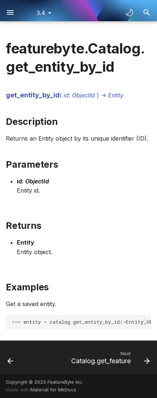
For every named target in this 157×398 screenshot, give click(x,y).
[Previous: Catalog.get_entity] (10, 357)
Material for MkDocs (53, 390)
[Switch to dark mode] (129, 12)
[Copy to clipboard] (143, 322)
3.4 (41, 12)
